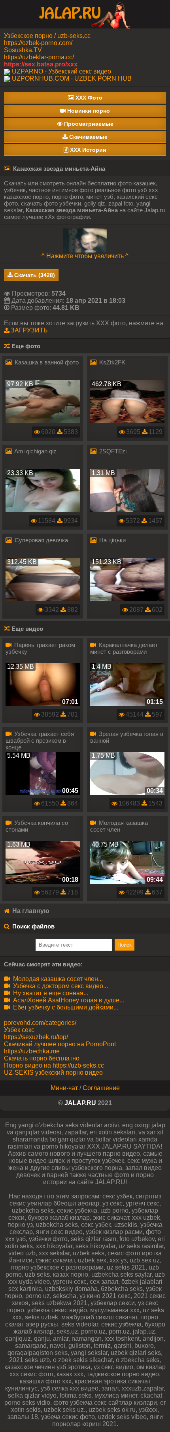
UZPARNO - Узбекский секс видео (61, 71)
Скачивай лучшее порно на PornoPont (60, 1044)
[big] (85, 240)
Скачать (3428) (34, 275)
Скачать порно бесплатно (41, 1058)
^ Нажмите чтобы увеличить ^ (85, 256)
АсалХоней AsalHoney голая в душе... (67, 1000)
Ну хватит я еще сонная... (49, 993)
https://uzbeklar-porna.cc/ (39, 57)
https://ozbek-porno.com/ (38, 43)
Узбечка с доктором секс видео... (59, 986)
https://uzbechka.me (32, 1051)
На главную (30, 910)
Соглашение (101, 1088)
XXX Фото (88, 97)
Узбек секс (19, 1029)
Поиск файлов (33, 926)
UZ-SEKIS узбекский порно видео (53, 1072)
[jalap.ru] (85, 13)
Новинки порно (88, 111)
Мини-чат (64, 1088)
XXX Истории (87, 150)
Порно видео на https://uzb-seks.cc (54, 1065)
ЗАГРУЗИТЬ (29, 330)
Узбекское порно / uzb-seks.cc (47, 35)
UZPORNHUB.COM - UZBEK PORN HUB (72, 78)
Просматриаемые (87, 124)
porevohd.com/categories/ (40, 1022)
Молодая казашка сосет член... (57, 978)
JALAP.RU (80, 1103)
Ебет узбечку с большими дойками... (64, 1007)
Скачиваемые (88, 137)
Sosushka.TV (23, 50)
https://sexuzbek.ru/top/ (36, 1037)
